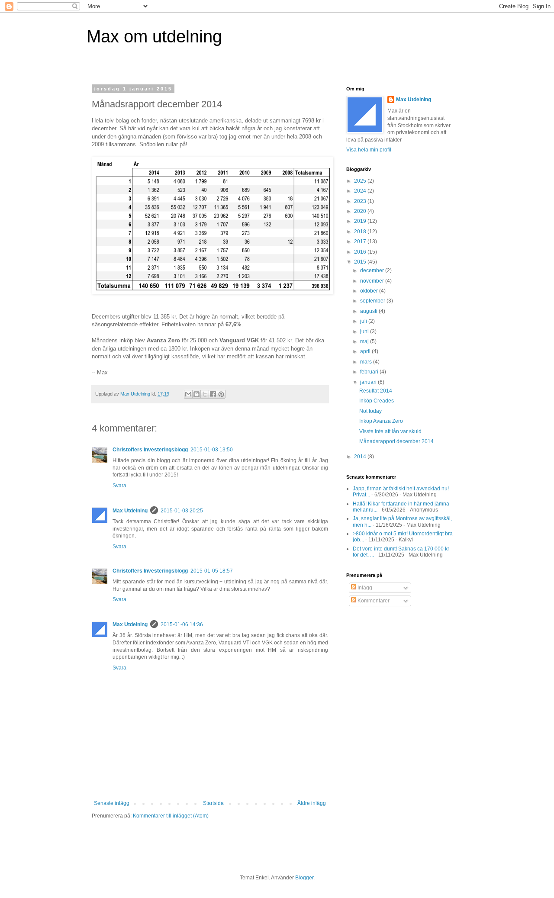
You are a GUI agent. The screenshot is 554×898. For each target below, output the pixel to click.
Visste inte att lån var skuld (390, 431)
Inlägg (364, 588)
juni (365, 331)
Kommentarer (373, 601)
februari (370, 372)
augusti (369, 311)
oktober (369, 291)
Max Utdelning (130, 511)
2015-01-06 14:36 (182, 624)
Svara (119, 486)
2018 (360, 232)
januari (369, 382)
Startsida (213, 803)
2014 (360, 457)
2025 (360, 181)
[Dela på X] (204, 394)
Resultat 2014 (375, 391)
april (366, 351)
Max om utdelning (154, 36)
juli (364, 321)
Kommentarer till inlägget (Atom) (171, 816)
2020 (360, 211)
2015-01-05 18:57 (211, 571)
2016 (360, 252)
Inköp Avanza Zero (381, 421)
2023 (360, 201)
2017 (360, 241)
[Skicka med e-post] (188, 394)
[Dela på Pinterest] (221, 394)
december (372, 270)
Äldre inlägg (311, 803)
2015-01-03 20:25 (182, 511)
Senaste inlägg (111, 803)
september (373, 301)
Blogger (304, 878)
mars (366, 362)
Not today (370, 411)
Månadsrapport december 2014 (396, 441)
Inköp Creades (376, 401)
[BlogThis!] (196, 394)
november (372, 281)
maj (365, 341)
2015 (360, 262)
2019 (360, 221)
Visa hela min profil (368, 150)
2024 (360, 191)
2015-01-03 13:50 (211, 450)
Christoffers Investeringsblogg (150, 450)
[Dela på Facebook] (213, 394)
